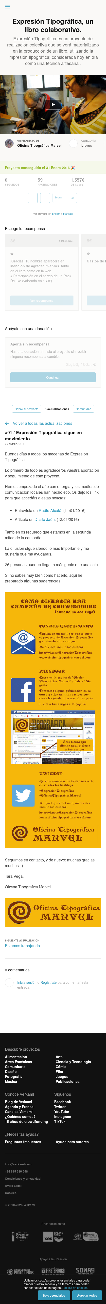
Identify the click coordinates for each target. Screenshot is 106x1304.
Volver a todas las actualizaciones (42, 423)
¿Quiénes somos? (20, 1116)
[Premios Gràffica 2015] (20, 1236)
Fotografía (13, 1076)
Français (68, 213)
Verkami (53, 8)
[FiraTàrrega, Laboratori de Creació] (53, 1272)
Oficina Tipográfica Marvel (39, 145)
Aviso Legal (13, 1185)
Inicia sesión (26, 982)
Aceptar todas (87, 1295)
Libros (86, 145)
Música (11, 1081)
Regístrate (48, 982)
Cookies (11, 1193)
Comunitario (15, 1066)
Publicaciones (68, 1081)
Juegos (62, 1076)
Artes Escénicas (18, 1061)
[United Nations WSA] (86, 1236)
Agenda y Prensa (19, 1106)
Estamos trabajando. (23, 945)
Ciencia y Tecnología (73, 1061)
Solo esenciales (54, 1295)
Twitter (60, 1106)
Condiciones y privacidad (22, 1178)
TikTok (60, 1121)
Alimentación (16, 1056)
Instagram (62, 1116)
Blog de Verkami (18, 1101)
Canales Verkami (19, 1111)
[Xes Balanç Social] (53, 1236)
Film (59, 1071)
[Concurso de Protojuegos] (20, 1272)
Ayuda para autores (72, 1141)
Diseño (11, 1071)
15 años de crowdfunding (26, 1121)
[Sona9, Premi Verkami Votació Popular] (86, 1272)
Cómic (61, 1066)
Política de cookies (75, 1287)
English (56, 213)
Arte (59, 1056)
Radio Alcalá (50, 510)
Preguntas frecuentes (23, 1141)
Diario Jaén (45, 519)
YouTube (61, 1111)
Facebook (62, 1101)
